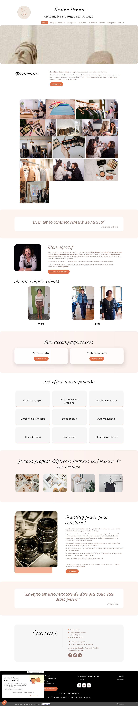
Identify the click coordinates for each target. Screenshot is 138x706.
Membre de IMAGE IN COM (72, 697)
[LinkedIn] (80, 655)
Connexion (120, 704)
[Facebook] (70, 655)
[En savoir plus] (27, 257)
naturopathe (86, 697)
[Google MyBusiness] (75, 655)
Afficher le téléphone (76, 637)
